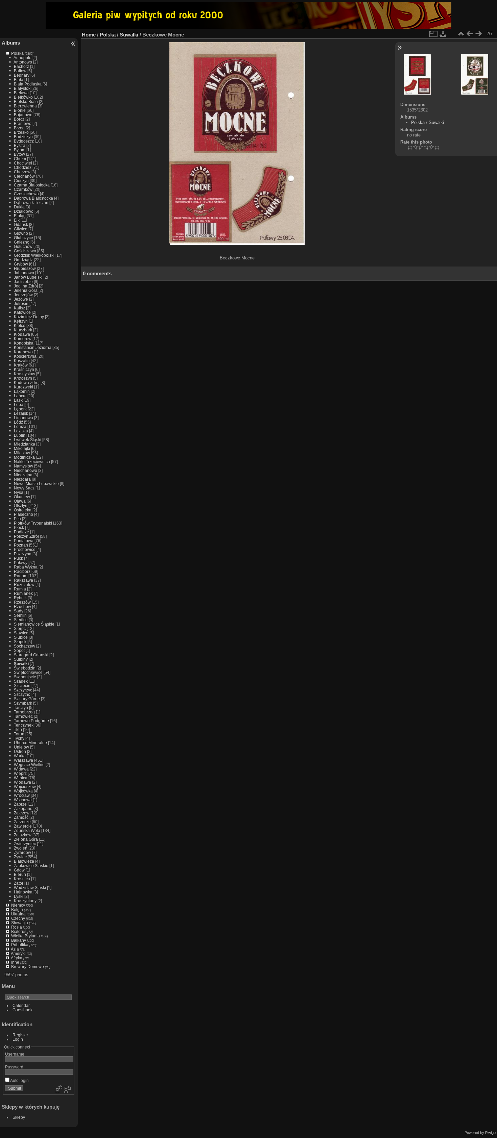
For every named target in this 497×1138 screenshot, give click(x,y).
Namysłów (23, 466)
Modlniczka (24, 457)
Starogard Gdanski (31, 655)
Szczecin (22, 685)
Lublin (19, 435)
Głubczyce (23, 237)
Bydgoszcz (24, 141)
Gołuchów (23, 246)
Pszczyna (22, 554)
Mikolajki (22, 448)
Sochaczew (24, 646)
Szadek (21, 681)
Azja (15, 949)
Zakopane (23, 808)
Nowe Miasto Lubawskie (36, 483)
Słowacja (19, 922)
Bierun (20, 874)
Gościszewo (25, 251)
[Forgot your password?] (67, 1089)
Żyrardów (22, 852)
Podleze (21, 532)
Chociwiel (23, 163)
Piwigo (490, 1133)
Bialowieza (24, 861)
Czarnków (23, 189)
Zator (18, 883)
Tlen (18, 729)
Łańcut (20, 396)
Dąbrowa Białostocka (33, 198)
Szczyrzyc (23, 690)
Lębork (20, 409)
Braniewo (22, 123)
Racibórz (22, 571)
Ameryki (18, 953)
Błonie (20, 110)
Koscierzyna (25, 356)
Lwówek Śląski (27, 439)
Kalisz (19, 308)
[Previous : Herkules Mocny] (469, 33)
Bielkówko (23, 97)
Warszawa (23, 760)
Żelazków (22, 835)
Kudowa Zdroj (27, 382)
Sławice (21, 633)
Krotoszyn (23, 378)
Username (14, 1054)
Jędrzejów (23, 295)
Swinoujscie (25, 677)
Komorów (22, 338)
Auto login (19, 1080)
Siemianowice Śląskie (34, 624)
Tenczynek (23, 725)
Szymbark (23, 703)
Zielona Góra (26, 839)
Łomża (20, 426)
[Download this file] (443, 33)
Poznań (21, 545)
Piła (17, 518)
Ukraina (18, 914)
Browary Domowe (27, 966)
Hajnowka (23, 892)
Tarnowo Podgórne (31, 720)
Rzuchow (22, 606)
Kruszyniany (25, 901)
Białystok (22, 88)
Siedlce (21, 619)
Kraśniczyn (24, 369)
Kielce (19, 325)
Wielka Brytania (25, 936)
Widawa (21, 769)
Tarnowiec (23, 716)
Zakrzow (21, 813)
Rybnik (20, 598)
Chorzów (22, 172)
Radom (20, 576)
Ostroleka (22, 510)
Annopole (22, 57)
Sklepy (19, 1117)
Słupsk (20, 641)
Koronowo (23, 352)
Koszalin (22, 360)
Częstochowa (26, 194)
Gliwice (20, 229)
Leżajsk (21, 413)
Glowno (21, 233)
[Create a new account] (58, 1089)
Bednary (21, 75)
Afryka (16, 958)
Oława (20, 501)
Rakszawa (23, 580)
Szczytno (22, 694)
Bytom (19, 150)
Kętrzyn (21, 321)
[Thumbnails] (460, 33)
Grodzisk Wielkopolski (34, 255)
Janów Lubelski (28, 277)
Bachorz (21, 66)
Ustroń (20, 751)
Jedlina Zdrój (26, 286)
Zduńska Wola (27, 830)
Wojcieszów (25, 786)
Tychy (19, 738)
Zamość (21, 817)
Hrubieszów (25, 268)
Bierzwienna (25, 106)
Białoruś (18, 931)
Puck (18, 558)
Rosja (16, 927)
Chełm (20, 158)
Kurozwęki (23, 387)
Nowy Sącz (24, 488)
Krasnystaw (24, 374)
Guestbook (22, 1010)
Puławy (20, 562)
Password (14, 1067)
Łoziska (21, 431)
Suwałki (21, 663)
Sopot (19, 650)
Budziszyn (23, 136)
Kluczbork (23, 330)
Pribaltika (19, 944)
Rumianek (23, 593)
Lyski (18, 896)
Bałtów (20, 71)
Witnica (20, 778)
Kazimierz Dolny (29, 316)
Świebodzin (25, 668)
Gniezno (21, 242)
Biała (18, 79)
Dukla (19, 207)
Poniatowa (23, 540)
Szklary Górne (27, 699)
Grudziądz (23, 259)
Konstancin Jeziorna (32, 347)
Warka (20, 756)
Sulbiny (21, 659)
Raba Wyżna (26, 567)
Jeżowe (21, 299)
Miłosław (22, 453)
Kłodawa (22, 334)
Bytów (19, 154)
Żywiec (20, 857)
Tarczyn (21, 707)
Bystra (19, 145)
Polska (17, 53)
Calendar (21, 1005)
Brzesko (21, 132)
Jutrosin (21, 303)
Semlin (20, 615)
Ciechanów (24, 176)
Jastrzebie (23, 281)
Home (89, 34)
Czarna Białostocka (32, 185)
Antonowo (23, 62)
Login (18, 1039)
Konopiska (23, 343)
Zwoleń (20, 848)
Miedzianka (24, 444)
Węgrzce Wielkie (29, 764)
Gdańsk (21, 224)
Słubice (21, 637)
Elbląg (20, 215)
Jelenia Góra (26, 290)
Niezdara (22, 479)
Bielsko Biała (26, 101)
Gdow (19, 870)
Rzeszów (22, 602)
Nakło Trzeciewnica (32, 461)
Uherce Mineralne (30, 742)
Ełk (17, 220)
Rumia (20, 589)
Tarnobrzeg (24, 712)
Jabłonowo (24, 273)
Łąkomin (22, 391)
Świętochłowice (28, 672)
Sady (18, 611)
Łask (18, 400)
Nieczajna (23, 475)
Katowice (22, 312)
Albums (11, 43)
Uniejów (21, 747)
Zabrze (20, 804)
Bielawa (21, 93)
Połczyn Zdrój (26, 536)
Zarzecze (22, 821)
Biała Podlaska (28, 84)
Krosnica (22, 879)
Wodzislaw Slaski (30, 887)
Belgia (17, 909)
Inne (15, 962)
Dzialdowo (23, 211)
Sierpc (20, 628)
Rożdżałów (24, 584)
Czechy (18, 918)
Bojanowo (23, 114)
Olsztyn (20, 505)
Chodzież (22, 167)
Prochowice (25, 549)
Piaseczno (23, 514)
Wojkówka (23, 791)
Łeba (18, 404)
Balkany (18, 940)
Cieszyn (21, 180)
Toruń (19, 734)
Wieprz (20, 773)
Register (20, 1035)
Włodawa (22, 782)
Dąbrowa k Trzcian (31, 202)
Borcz (19, 119)
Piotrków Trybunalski (33, 523)
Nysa (18, 492)
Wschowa (23, 800)
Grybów (21, 264)
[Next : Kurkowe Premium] (478, 33)
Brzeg (19, 128)
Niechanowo (25, 470)
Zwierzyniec (25, 843)
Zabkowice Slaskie (31, 865)
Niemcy (18, 905)
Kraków (21, 365)
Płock (19, 527)
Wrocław (22, 795)
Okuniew (22, 497)
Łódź (18, 422)
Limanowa (23, 417)
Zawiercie (23, 826)
